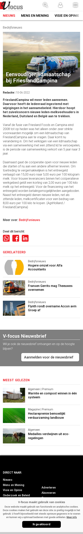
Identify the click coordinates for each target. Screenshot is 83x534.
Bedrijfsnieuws (29, 220)
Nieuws (9, 15)
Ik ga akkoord (41, 524)
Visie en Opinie (67, 15)
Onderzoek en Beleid (16, 495)
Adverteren (49, 487)
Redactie (8, 92)
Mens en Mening (35, 15)
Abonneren (49, 493)
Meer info (72, 517)
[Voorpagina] (11, 6)
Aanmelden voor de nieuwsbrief (48, 357)
